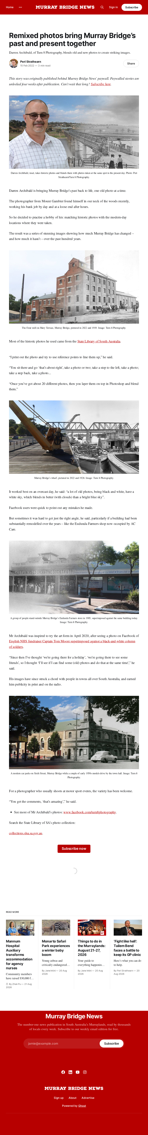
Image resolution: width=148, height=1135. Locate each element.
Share (131, 63)
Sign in (113, 7)
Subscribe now (74, 848)
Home (10, 7)
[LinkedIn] (70, 1072)
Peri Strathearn (30, 61)
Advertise (88, 1098)
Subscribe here (100, 84)
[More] (20, 7)
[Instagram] (85, 1072)
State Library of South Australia (98, 341)
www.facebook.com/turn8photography (89, 812)
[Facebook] (63, 1072)
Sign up (59, 1098)
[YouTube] (77, 1072)
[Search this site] (102, 7)
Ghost (82, 1105)
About (73, 1098)
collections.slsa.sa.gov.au (25, 833)
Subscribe (131, 7)
